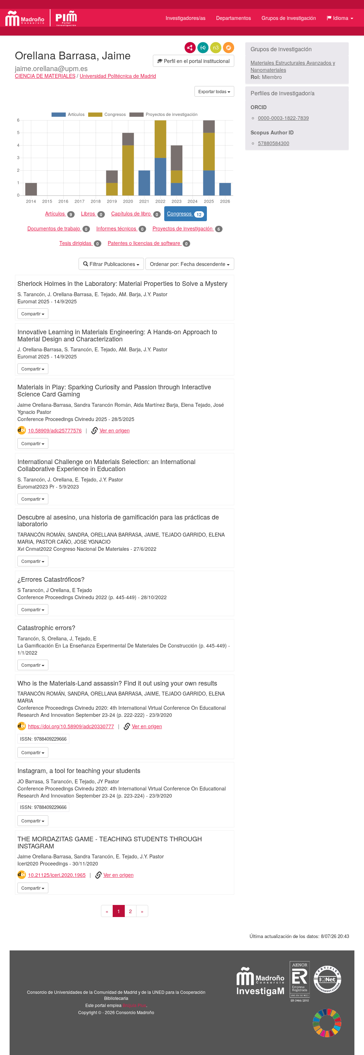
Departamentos (233, 17)
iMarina (227, 443)
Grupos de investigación (289, 17)
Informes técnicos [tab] (120, 228)
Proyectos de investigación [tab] (186, 228)
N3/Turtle (215, 47)
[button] (340, 18)
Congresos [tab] (184, 213)
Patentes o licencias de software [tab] (148, 243)
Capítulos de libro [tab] (134, 213)
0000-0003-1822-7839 (283, 117)
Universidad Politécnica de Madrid (118, 75)
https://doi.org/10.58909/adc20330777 (71, 726)
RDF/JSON (228, 47)
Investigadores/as (185, 17)
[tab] (297, 49)
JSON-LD (203, 47)
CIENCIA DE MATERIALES (45, 75)
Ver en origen (115, 430)
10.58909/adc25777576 (55, 430)
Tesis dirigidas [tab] (79, 243)
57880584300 (273, 142)
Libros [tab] (91, 213)
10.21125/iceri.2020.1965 (57, 874)
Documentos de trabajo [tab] (57, 228)
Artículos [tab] (58, 213)
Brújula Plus (134, 1005)
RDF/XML (190, 47)
